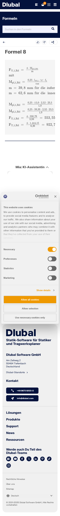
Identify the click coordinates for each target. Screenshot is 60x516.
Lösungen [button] (13, 413)
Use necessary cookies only (30, 317)
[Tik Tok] (49, 459)
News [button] (10, 433)
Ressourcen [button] (15, 439)
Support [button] (12, 426)
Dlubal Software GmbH (23, 355)
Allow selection (30, 308)
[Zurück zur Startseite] (11, 4)
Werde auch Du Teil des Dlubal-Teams (24, 451)
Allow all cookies (30, 299)
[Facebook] (22, 459)
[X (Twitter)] (28, 459)
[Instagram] (8, 465)
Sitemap (10, 489)
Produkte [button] (13, 419)
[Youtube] (15, 459)
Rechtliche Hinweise (15, 479)
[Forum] (8, 459)
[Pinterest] (42, 459)
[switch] (52, 258)
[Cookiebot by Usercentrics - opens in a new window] (36, 197)
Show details (43, 290)
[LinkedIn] (35, 459)
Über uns (10, 484)
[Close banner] (55, 196)
